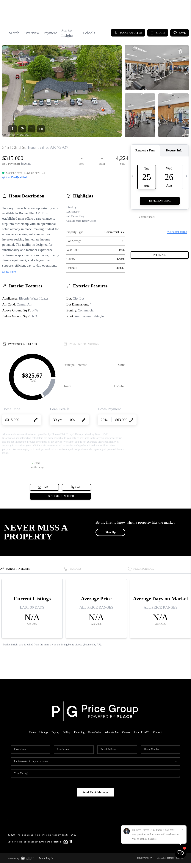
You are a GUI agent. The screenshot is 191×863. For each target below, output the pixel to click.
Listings (43, 732)
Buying (55, 732)
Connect (157, 732)
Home (32, 732)
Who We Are (111, 732)
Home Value (94, 732)
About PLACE (141, 732)
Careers (126, 732)
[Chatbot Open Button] (181, 853)
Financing (79, 732)
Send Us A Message (95, 792)
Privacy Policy (144, 857)
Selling (66, 732)
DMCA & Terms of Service (170, 857)
